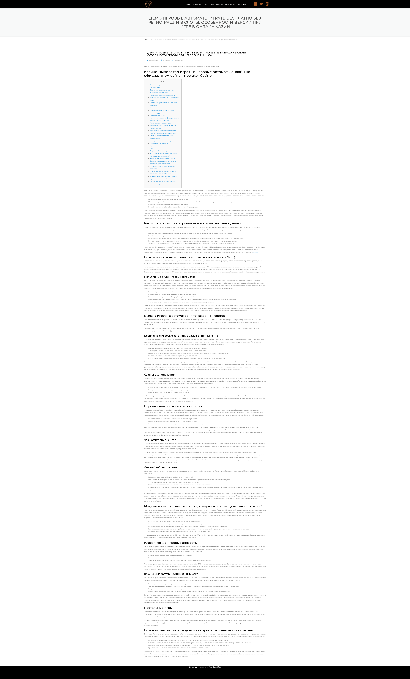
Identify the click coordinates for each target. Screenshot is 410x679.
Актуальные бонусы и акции (159, 151)
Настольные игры (155, 128)
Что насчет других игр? (157, 113)
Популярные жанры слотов (159, 143)
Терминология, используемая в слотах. (162, 158)
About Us (197, 4)
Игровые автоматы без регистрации (162, 110)
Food (206, 4)
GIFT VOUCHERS (217, 4)
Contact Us (230, 4)
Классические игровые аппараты (160, 123)
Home (188, 4)
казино (255, 252)
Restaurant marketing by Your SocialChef (205, 667)
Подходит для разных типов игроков (162, 141)
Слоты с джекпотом (156, 108)
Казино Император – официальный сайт (163, 125)
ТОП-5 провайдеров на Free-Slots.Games (163, 153)
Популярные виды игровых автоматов (162, 95)
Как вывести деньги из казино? (160, 156)
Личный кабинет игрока (157, 115)
